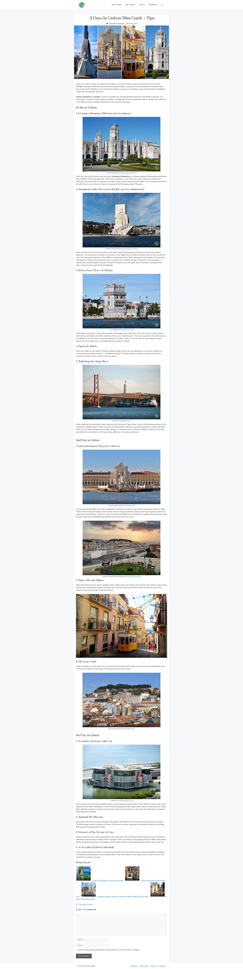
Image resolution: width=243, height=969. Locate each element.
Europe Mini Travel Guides (116, 23)
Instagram (162, 966)
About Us (154, 966)
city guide (89, 904)
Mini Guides (130, 5)
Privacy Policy (144, 966)
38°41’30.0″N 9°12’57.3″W (126, 330)
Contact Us (134, 966)
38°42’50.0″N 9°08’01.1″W (126, 729)
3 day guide (82, 904)
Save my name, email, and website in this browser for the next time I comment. (109, 950)
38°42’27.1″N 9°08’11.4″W (127, 505)
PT (162, 5)
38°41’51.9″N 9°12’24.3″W (128, 173)
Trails (142, 5)
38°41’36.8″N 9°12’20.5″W (129, 249)
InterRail (153, 5)
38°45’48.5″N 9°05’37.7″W (125, 800)
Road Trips (117, 5)
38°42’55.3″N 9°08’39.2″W (132, 576)
